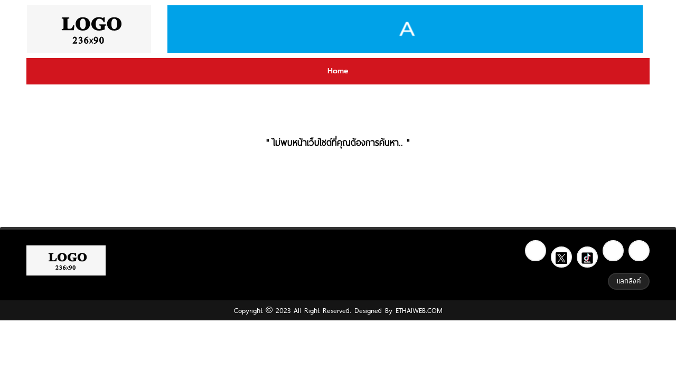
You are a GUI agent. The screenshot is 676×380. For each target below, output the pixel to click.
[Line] (613, 250)
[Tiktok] (587, 257)
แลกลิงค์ (629, 281)
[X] (561, 257)
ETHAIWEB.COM (417, 310)
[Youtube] (639, 250)
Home (338, 71)
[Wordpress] (88, 29)
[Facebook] (535, 250)
